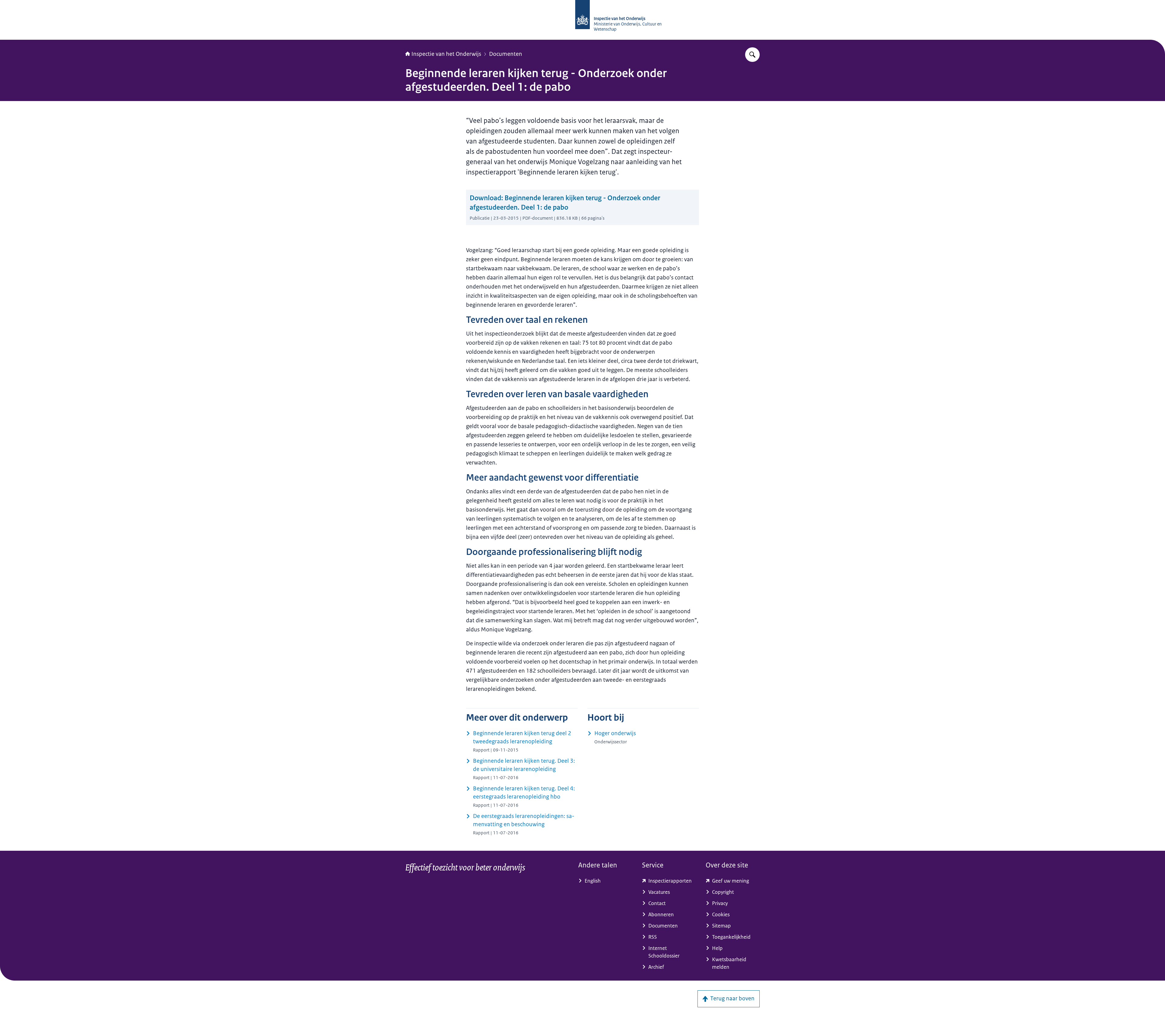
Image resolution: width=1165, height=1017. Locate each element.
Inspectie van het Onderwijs (446, 54)
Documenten (505, 54)
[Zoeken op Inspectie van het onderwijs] (752, 54)
